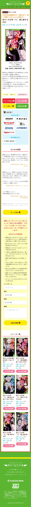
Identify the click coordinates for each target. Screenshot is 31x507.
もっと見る (14, 212)
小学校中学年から (22, 94)
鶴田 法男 (16, 24)
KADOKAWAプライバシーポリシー (15, 474)
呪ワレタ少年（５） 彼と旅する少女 (8, 434)
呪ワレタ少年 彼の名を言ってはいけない (8, 360)
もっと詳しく (8, 106)
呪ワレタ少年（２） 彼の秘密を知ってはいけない (21, 360)
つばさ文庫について (15, 469)
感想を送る (21, 106)
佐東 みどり (6, 24)
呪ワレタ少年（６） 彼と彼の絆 (21, 434)
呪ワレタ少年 (11, 7)
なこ (23, 24)
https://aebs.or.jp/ (12, 498)
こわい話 (5, 94)
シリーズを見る (8, 101)
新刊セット (13, 94)
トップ (2, 7)
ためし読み (21, 101)
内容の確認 (14, 323)
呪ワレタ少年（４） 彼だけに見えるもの (21, 397)
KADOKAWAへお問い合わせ (15, 472)
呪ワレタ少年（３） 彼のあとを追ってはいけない (8, 397)
